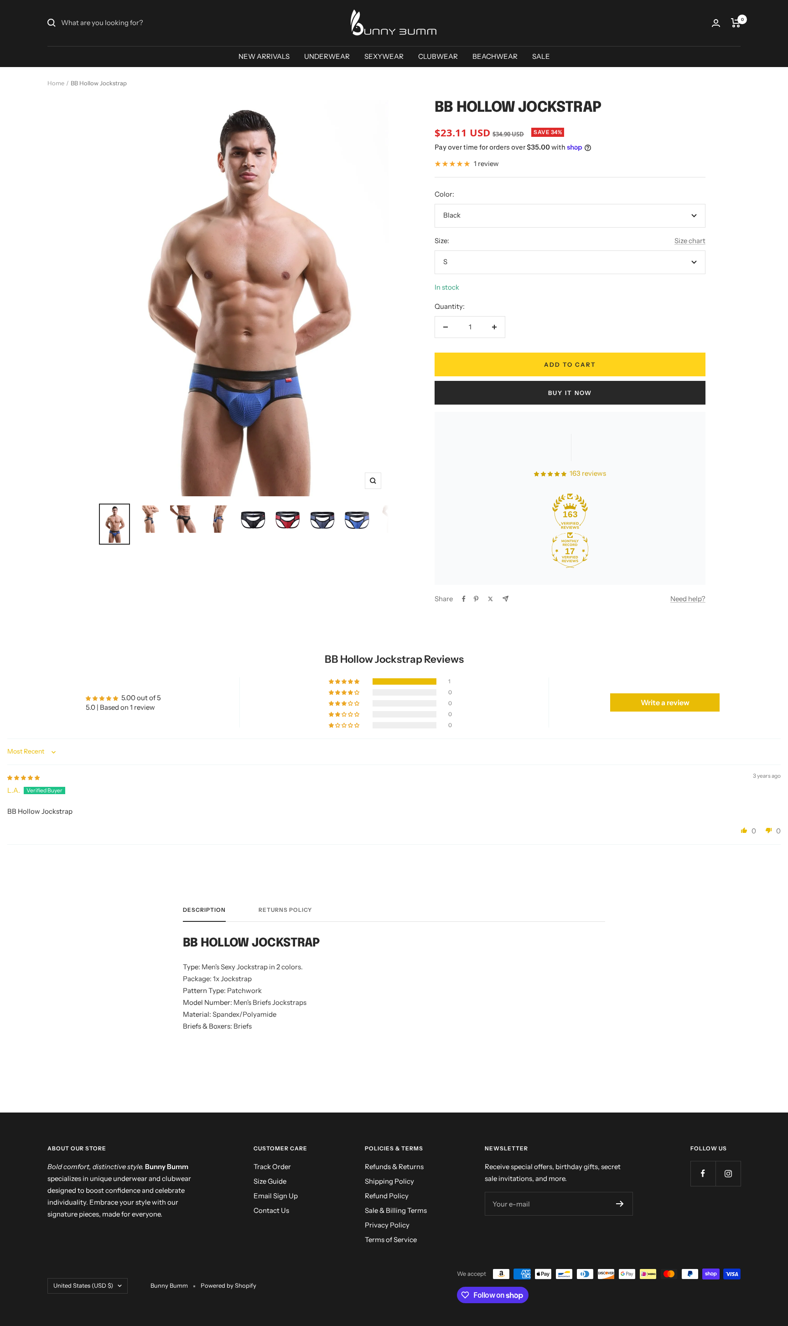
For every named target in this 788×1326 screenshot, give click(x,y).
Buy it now (570, 392)
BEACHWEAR (495, 56)
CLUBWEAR (438, 56)
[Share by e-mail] (505, 599)
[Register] (620, 1204)
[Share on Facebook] (464, 599)
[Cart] (736, 22)
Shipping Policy (389, 1181)
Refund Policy (387, 1195)
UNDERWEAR (327, 56)
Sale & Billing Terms (396, 1210)
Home (55, 83)
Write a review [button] (665, 702)
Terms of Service (391, 1239)
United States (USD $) (83, 1285)
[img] (23, 777)
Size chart (689, 240)
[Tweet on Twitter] (490, 599)
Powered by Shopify (228, 1285)
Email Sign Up (276, 1195)
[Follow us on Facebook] (702, 1173)
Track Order (272, 1166)
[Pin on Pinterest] (476, 599)
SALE (541, 56)
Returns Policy (285, 910)
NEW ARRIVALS (264, 56)
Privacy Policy (387, 1225)
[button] (345, 681)
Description (204, 910)
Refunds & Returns (394, 1166)
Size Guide (270, 1181)
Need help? (687, 598)
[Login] (716, 23)
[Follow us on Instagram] (728, 1173)
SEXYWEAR (384, 56)
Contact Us (271, 1210)
